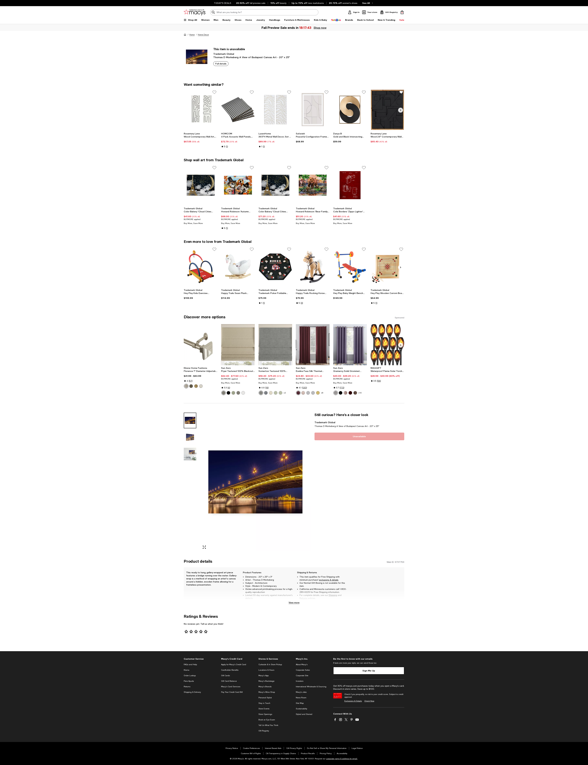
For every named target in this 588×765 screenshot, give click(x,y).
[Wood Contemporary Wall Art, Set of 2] (200, 109)
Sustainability (301, 709)
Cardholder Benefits (229, 670)
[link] (200, 137)
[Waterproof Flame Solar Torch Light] (387, 344)
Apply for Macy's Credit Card (233, 664)
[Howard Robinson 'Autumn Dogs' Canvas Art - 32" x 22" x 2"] (238, 185)
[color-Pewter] (186, 386)
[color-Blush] (345, 393)
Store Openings (265, 714)
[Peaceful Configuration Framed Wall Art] (313, 109)
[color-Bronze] (191, 386)
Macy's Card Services (230, 687)
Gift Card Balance (229, 681)
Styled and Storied (304, 714)
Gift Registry (263, 731)
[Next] (400, 110)
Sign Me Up (368, 670)
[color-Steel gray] (238, 393)
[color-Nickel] (201, 386)
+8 (322, 393)
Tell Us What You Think (268, 725)
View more (294, 602)
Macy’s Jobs (301, 692)
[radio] (186, 386)
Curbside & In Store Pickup (270, 664)
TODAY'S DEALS (222, 3)
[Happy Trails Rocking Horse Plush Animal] (313, 266)
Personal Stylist (265, 698)
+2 (285, 393)
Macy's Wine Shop (266, 692)
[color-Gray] (261, 393)
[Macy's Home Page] (194, 12)
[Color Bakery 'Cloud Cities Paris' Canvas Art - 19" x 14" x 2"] (200, 185)
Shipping (333, 595)
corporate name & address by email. (342, 759)
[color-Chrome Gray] (308, 393)
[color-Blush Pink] (303, 393)
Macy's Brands (264, 687)
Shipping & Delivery (192, 692)
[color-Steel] (223, 393)
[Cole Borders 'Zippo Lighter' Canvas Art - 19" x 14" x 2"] (350, 185)
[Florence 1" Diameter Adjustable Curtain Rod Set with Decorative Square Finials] (200, 344)
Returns (303, 598)
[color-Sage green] (233, 393)
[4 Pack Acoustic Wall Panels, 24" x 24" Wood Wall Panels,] (238, 109)
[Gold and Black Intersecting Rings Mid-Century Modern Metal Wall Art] (350, 109)
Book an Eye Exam (266, 720)
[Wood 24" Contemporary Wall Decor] (387, 109)
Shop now (319, 27)
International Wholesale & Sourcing (311, 687)
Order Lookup (190, 675)
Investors (299, 681)
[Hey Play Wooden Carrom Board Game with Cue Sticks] (387, 266)
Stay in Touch (264, 703)
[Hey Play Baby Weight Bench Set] (350, 266)
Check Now (369, 701)
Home (192, 35)
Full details (220, 63)
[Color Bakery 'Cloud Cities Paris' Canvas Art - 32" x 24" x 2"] (275, 185)
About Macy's (301, 664)
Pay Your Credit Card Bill (232, 692)
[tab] (190, 420)
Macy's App (263, 675)
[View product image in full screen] (204, 547)
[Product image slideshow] (255, 482)
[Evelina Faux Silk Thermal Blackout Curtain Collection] (313, 344)
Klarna (186, 670)
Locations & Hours (266, 670)
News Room (301, 698)
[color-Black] (228, 393)
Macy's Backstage (266, 681)
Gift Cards (225, 675)
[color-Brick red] (350, 393)
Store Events (263, 709)
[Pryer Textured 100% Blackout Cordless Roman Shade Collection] (238, 344)
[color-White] (243, 393)
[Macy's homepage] (185, 34)
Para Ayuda (189, 681)
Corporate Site (302, 675)
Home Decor (203, 35)
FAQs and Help (190, 664)
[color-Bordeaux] (298, 393)
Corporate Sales (303, 670)
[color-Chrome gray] (313, 393)
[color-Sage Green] (275, 393)
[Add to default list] (214, 92)
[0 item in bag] (402, 12)
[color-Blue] (266, 393)
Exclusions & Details (353, 701)
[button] (247, 482)
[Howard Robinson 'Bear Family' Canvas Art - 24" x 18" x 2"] (313, 185)
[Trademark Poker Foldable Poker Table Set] (275, 266)
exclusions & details (328, 580)
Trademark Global (223, 53)
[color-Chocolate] (355, 393)
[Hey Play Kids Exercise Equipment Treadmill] (200, 266)
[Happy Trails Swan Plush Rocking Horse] (238, 266)
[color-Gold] (196, 386)
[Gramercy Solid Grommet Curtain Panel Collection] (350, 344)
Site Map (300, 703)
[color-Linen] (271, 393)
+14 (360, 393)
